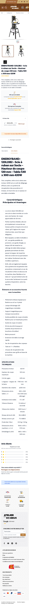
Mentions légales (21, 602)
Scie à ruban (5, 76)
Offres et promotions (8, 581)
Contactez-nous (12, 1)
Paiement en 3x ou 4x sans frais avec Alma (13, 559)
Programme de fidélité (8, 557)
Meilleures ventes (7, 586)
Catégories (9, 13)
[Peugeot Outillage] (14, 62)
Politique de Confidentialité (7, 603)
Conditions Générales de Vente (8, 602)
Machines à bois (20, 13)
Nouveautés (6, 583)
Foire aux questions (8, 553)
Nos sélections (6, 579)
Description (5, 151)
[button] (1, 29)
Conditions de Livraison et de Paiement (13, 561)
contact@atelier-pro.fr (14, 98)
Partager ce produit (15, 140)
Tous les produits (7, 575)
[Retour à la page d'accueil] (10, 516)
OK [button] (23, 535)
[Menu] (2, 7)
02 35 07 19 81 (18, 97)
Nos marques (6, 577)
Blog (4, 555)
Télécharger (21, 124)
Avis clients (14, 151)
